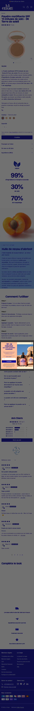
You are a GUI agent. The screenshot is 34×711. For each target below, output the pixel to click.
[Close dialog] (32, 343)
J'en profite (8, 361)
